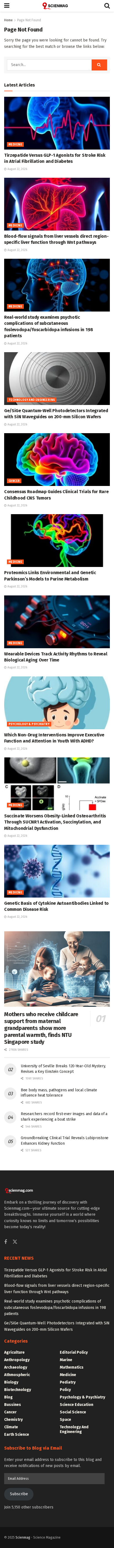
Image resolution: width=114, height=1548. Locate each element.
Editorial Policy (74, 1352)
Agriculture (14, 1352)
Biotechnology (17, 1389)
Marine (66, 1360)
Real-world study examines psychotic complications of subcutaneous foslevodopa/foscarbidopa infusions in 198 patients (55, 1307)
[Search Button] (107, 6)
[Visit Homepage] (57, 6)
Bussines (12, 1404)
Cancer (14, 481)
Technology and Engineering (32, 400)
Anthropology (17, 1360)
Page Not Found (29, 20)
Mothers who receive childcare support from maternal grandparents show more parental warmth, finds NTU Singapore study (41, 1028)
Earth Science (16, 1434)
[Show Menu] (6, 6)
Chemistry (13, 1419)
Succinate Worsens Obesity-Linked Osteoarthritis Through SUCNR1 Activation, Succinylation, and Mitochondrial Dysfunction (55, 822)
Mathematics (72, 1367)
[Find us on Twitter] (14, 1242)
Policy (65, 1389)
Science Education (76, 1404)
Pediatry (68, 1382)
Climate (11, 1427)
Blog (8, 1397)
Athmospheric (17, 1374)
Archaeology (15, 1367)
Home (8, 20)
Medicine (15, 144)
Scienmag (22, 1537)
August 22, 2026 (17, 169)
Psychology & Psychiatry (29, 724)
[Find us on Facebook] (5, 1242)
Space (65, 1419)
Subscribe (19, 1494)
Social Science (73, 1412)
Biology (11, 1382)
